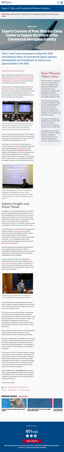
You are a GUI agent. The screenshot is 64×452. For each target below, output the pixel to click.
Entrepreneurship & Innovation (18, 387)
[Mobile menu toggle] (62, 3)
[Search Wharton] (58, 2)
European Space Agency (11, 243)
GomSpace (18, 231)
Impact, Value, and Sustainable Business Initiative (47, 445)
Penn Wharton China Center (21, 77)
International (11, 390)
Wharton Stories (6, 14)
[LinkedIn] (31, 436)
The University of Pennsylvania (26, 445)
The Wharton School (24, 390)
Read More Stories (23, 396)
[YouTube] (35, 436)
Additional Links (31, 426)
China (5, 387)
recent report (14, 144)
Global (4, 390)
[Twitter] (27, 436)
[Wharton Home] (7, 2)
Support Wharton (32, 441)
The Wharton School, (13, 445)
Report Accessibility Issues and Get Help (36, 447)
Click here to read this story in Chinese (13, 71)
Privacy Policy (21, 447)
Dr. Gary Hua (21, 150)
